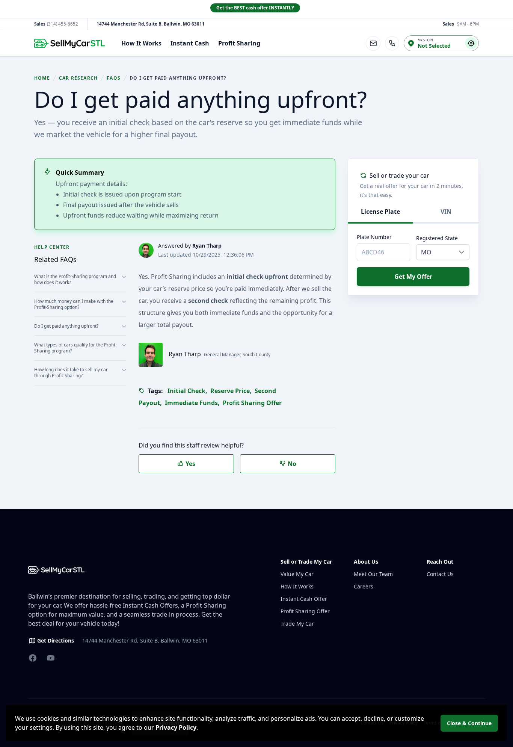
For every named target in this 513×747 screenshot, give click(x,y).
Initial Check (187, 391)
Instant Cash (189, 43)
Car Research (78, 78)
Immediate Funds (192, 403)
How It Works (141, 43)
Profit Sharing (239, 43)
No (291, 464)
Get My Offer (413, 276)
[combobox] (435, 252)
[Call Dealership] (392, 43)
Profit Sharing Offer (252, 403)
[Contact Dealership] (373, 43)
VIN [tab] (446, 211)
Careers (363, 586)
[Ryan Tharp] (146, 250)
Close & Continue (469, 723)
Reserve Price (231, 391)
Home (42, 78)
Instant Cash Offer (304, 598)
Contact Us (440, 574)
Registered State (437, 238)
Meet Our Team (373, 574)
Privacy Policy (175, 727)
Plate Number (374, 236)
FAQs (114, 78)
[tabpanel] (413, 227)
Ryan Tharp (207, 245)
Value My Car (297, 574)
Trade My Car (297, 623)
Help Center (51, 247)
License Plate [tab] (380, 211)
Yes (189, 464)
